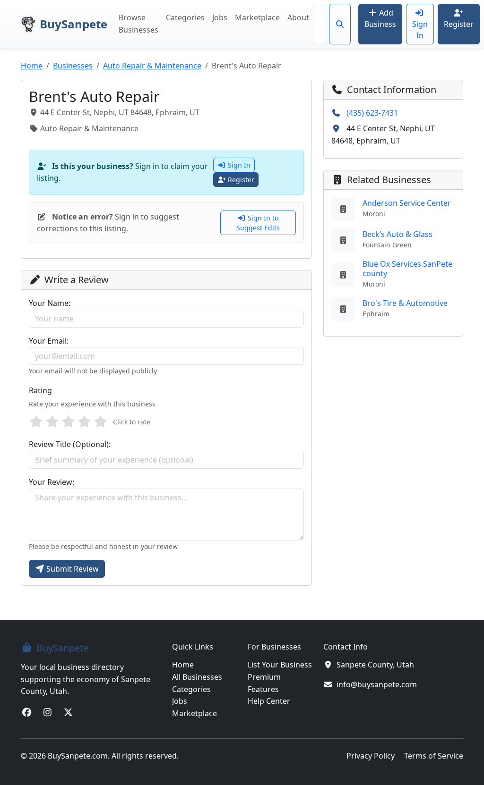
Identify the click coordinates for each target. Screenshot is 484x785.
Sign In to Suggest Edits (258, 222)
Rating (40, 390)
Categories (185, 17)
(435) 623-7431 (372, 113)
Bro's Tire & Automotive (405, 303)
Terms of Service (433, 756)
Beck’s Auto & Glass (397, 234)
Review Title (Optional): (70, 444)
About (298, 17)
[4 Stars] (84, 422)
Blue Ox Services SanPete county (407, 268)
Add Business (380, 18)
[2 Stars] (52, 422)
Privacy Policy (370, 756)
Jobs (219, 17)
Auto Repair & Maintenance (152, 65)
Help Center (269, 701)
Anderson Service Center (407, 203)
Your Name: (49, 303)
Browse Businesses (138, 23)
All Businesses (197, 677)
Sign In (420, 30)
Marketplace (257, 17)
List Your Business (280, 664)
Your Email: (49, 341)
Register (459, 24)
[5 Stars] (100, 422)
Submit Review (72, 569)
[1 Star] (36, 422)
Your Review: (51, 482)
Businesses (73, 65)
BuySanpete (73, 24)
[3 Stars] (68, 422)
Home (32, 65)
